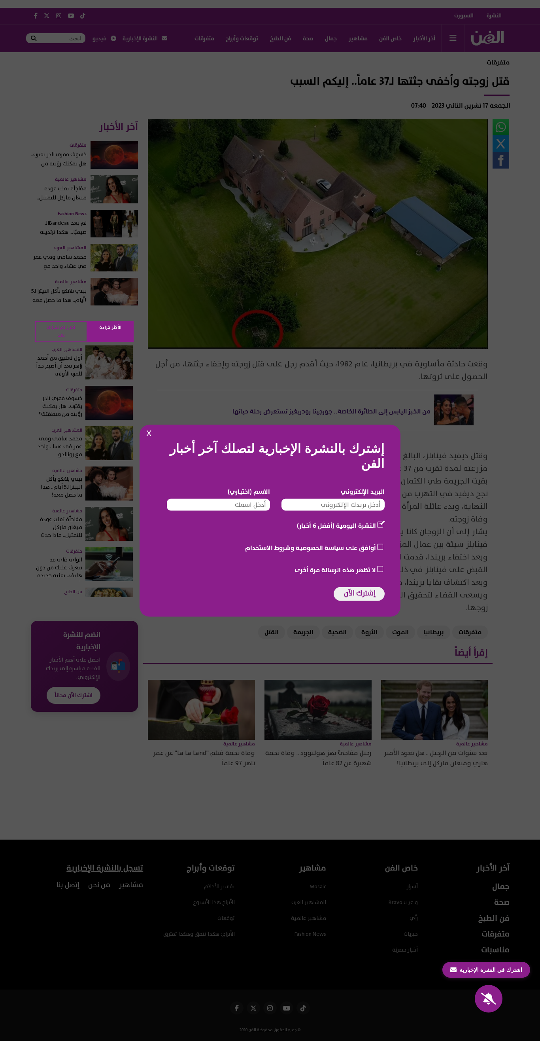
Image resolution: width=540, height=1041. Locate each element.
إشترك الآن (360, 593)
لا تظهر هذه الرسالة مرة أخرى (335, 570)
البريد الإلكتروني (363, 491)
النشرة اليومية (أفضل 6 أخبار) (336, 525)
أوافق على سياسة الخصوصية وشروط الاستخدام (310, 547)
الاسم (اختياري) (249, 491)
